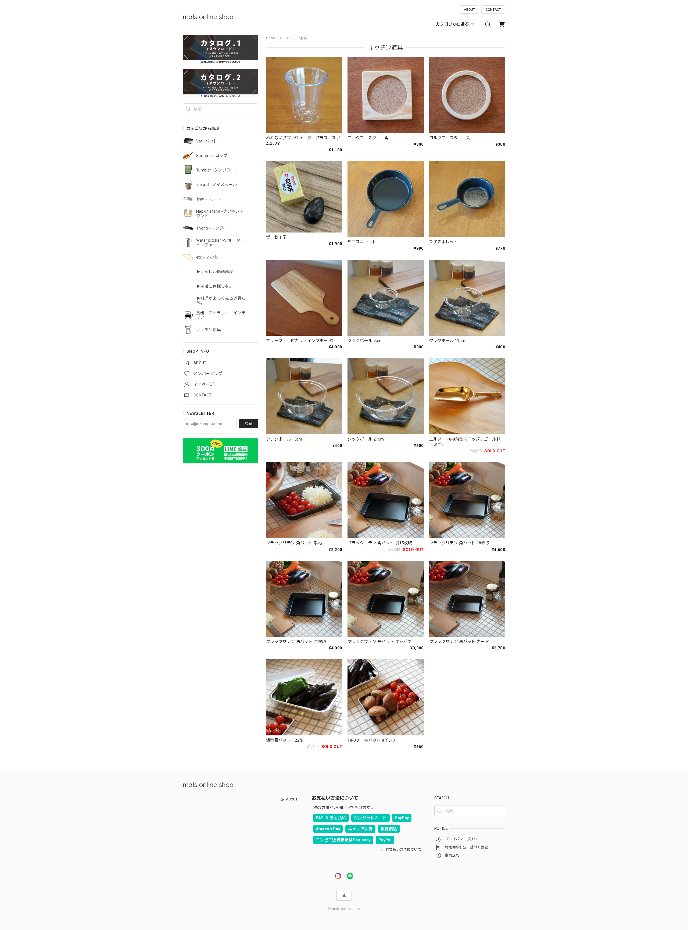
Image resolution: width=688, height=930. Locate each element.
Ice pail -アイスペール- (217, 185)
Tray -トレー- (208, 199)
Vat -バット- (207, 141)
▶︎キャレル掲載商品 (214, 272)
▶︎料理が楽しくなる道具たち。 (221, 301)
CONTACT (493, 10)
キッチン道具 (208, 330)
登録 (248, 423)
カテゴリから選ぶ (452, 24)
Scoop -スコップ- (212, 155)
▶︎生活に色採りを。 (214, 286)
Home (271, 38)
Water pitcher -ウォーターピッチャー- (220, 243)
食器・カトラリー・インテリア (221, 315)
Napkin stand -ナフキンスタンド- (219, 214)
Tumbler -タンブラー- (216, 170)
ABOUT (469, 10)
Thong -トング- (210, 228)
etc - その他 (207, 257)
